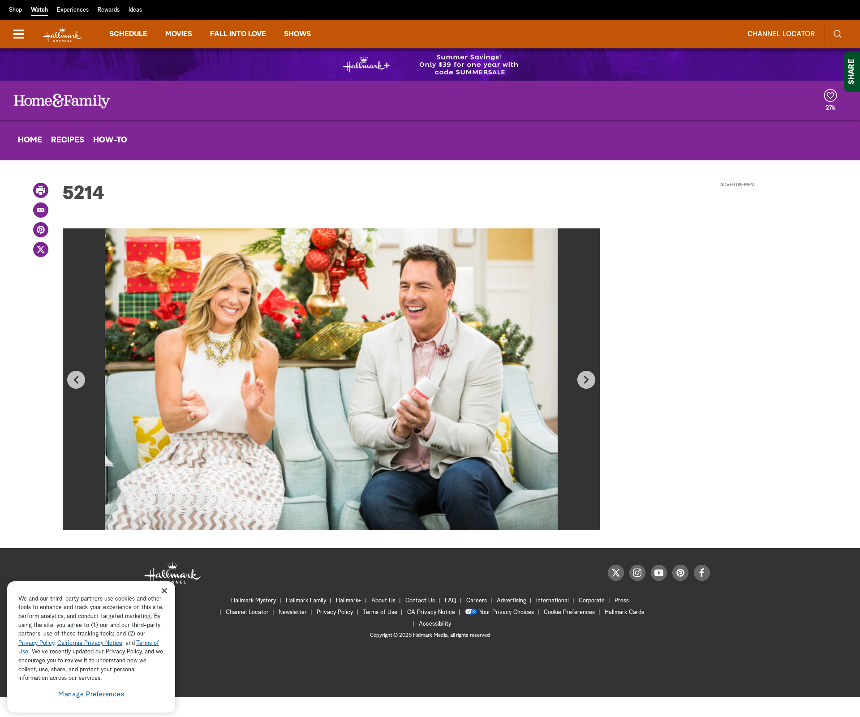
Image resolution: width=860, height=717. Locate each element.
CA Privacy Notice (431, 612)
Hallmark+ (348, 601)
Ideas (135, 10)
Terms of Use (380, 612)
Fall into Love (238, 34)
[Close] (164, 590)
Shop (15, 10)
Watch (39, 10)
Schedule (128, 34)
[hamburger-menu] (18, 34)
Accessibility (435, 624)
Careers (476, 601)
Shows (297, 34)
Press (622, 601)
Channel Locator (781, 34)
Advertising (511, 601)
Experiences (73, 10)
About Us (383, 601)
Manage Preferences (91, 694)
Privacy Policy (335, 612)
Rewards (109, 10)
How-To (110, 140)
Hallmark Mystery (253, 601)
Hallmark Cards (624, 612)
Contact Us (420, 601)
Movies (178, 34)
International (552, 601)
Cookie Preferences (569, 612)
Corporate (592, 601)
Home (30, 140)
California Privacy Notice (89, 643)
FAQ (450, 601)
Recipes (67, 140)
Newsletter (293, 612)
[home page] (62, 34)
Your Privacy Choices (506, 612)
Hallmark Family (306, 601)
